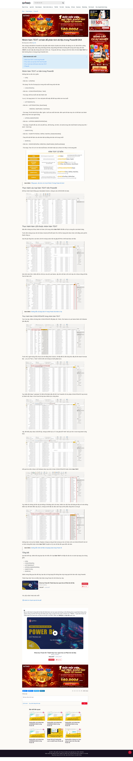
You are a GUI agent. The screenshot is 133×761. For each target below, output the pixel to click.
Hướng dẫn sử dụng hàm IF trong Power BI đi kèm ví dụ (46, 311)
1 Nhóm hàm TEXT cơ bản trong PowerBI (34, 59)
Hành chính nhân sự (48, 7)
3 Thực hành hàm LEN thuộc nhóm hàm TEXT (35, 64)
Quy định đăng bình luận (34, 703)
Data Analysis (38, 7)
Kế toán (73, 7)
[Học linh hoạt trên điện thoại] (100, 20)
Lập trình (32, 7)
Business (78, 7)
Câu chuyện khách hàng (101, 7)
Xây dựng (67, 7)
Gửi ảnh (26, 703)
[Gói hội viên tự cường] (100, 52)
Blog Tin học (25, 7)
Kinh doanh (91, 7)
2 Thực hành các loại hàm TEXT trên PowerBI (35, 61)
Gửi (84, 703)
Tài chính (62, 7)
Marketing (84, 7)
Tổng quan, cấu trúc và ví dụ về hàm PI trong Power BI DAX (47, 183)
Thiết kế (56, 7)
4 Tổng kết (26, 66)
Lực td (34, 42)
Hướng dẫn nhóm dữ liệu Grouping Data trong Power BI (46, 548)
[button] (86, 57)
